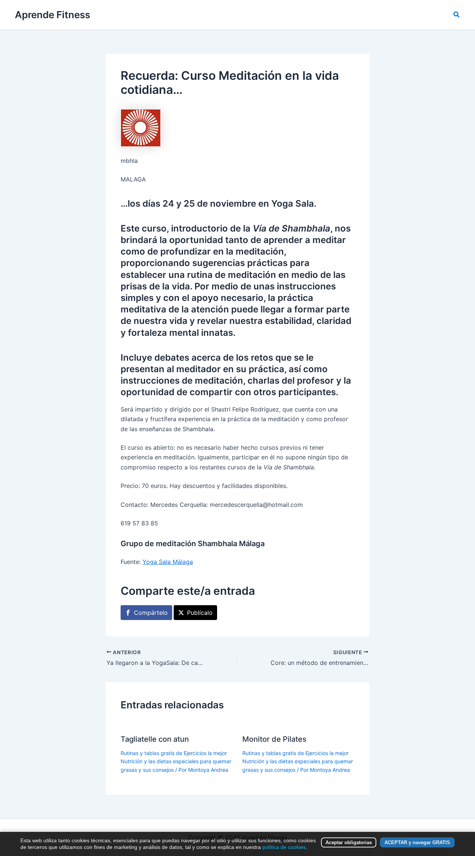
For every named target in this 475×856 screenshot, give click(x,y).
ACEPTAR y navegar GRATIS (417, 842)
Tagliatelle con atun (155, 739)
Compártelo (151, 612)
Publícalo (200, 612)
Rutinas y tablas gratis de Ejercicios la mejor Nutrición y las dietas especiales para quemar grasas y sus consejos (176, 761)
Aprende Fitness (52, 14)
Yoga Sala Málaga (167, 561)
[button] (456, 14)
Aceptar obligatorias (348, 842)
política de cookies (284, 847)
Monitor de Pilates (274, 739)
